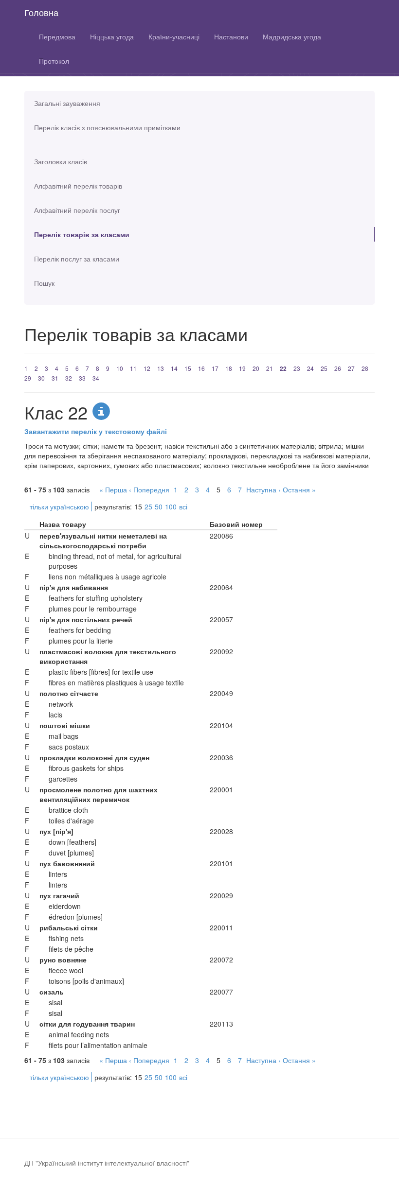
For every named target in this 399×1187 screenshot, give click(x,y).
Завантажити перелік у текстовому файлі (95, 431)
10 (119, 368)
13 (160, 368)
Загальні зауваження (67, 103)
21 (269, 368)
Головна (41, 12)
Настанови (231, 36)
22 (283, 368)
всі (183, 506)
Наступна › (263, 489)
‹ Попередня (149, 489)
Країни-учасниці (174, 36)
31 (55, 378)
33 (82, 378)
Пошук (44, 283)
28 (365, 368)
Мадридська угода (292, 36)
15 (187, 368)
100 (171, 506)
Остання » (299, 489)
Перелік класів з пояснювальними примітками (107, 127)
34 (95, 378)
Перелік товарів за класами (81, 234)
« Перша (113, 489)
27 (351, 368)
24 (310, 368)
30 (41, 378)
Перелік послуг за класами (76, 258)
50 (159, 506)
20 (256, 368)
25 (324, 368)
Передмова (57, 36)
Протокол (54, 61)
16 (201, 368)
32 (68, 378)
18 (228, 368)
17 (215, 368)
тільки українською (59, 506)
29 (27, 378)
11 (133, 368)
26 (337, 368)
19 (242, 368)
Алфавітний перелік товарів (78, 186)
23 (296, 368)
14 (174, 368)
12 (147, 368)
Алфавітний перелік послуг (77, 210)
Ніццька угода (112, 36)
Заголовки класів (60, 161)
